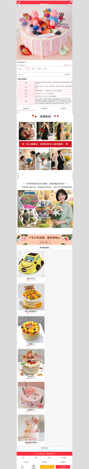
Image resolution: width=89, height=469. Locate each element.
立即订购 (62, 466)
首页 (23, 457)
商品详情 (26, 108)
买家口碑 (44, 108)
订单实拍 (63, 108)
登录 (36, 457)
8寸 (28, 68)
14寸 (45, 68)
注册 (49, 457)
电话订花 (47, 466)
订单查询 (26, 462)
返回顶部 (64, 457)
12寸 (39, 68)
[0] (70, 4)
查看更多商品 (44, 448)
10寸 (33, 68)
